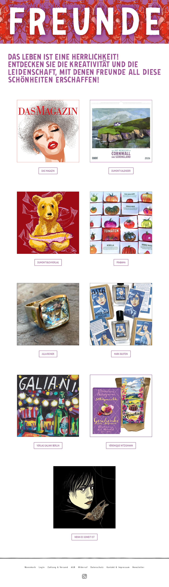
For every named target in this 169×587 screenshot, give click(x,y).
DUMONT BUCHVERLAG (48, 262)
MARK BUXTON (121, 354)
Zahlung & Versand (58, 567)
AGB (73, 567)
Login (42, 567)
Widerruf (83, 567)
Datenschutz (97, 567)
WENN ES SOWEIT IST (84, 537)
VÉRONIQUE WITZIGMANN (121, 445)
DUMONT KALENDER (121, 171)
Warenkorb (30, 567)
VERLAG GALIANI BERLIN (48, 445)
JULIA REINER (48, 354)
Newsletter (138, 567)
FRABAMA (121, 262)
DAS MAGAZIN (48, 171)
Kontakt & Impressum (118, 567)
